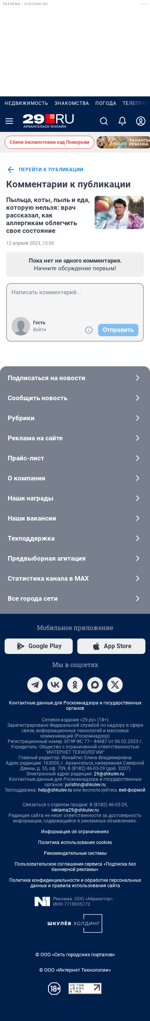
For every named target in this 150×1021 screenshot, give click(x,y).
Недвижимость (26, 103)
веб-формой (132, 790)
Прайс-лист (26, 458)
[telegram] (35, 684)
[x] (115, 684)
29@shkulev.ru (109, 774)
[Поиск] (104, 121)
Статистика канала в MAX (48, 578)
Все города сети (33, 598)
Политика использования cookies (75, 842)
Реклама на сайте (35, 438)
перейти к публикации (51, 169)
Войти (39, 329)
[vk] (55, 684)
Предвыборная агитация (47, 558)
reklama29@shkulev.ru (75, 810)
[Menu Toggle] (9, 121)
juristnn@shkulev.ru (85, 784)
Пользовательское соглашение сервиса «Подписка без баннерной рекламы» (75, 866)
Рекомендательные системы (75, 853)
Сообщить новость (37, 398)
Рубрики (21, 418)
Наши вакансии (32, 518)
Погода (106, 103)
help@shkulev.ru (55, 790)
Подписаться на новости (46, 378)
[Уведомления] (122, 121)
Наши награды (30, 498)
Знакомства (72, 103)
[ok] (75, 684)
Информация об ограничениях (75, 831)
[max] (95, 684)
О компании (26, 478)
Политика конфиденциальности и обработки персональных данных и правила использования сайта (75, 883)
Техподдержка (31, 538)
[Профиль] (141, 121)
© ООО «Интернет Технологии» (75, 970)
